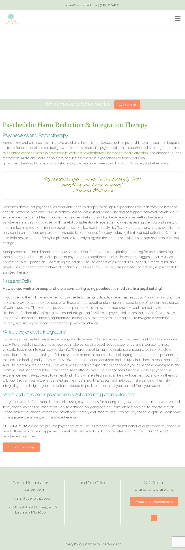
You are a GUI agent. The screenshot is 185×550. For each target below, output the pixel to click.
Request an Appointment (154, 502)
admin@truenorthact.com (32, 498)
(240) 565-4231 (32, 490)
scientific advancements (25, 153)
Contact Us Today (21, 447)
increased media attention (127, 153)
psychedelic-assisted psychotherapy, (77, 153)
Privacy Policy (73, 544)
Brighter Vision (111, 544)
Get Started (127, 105)
